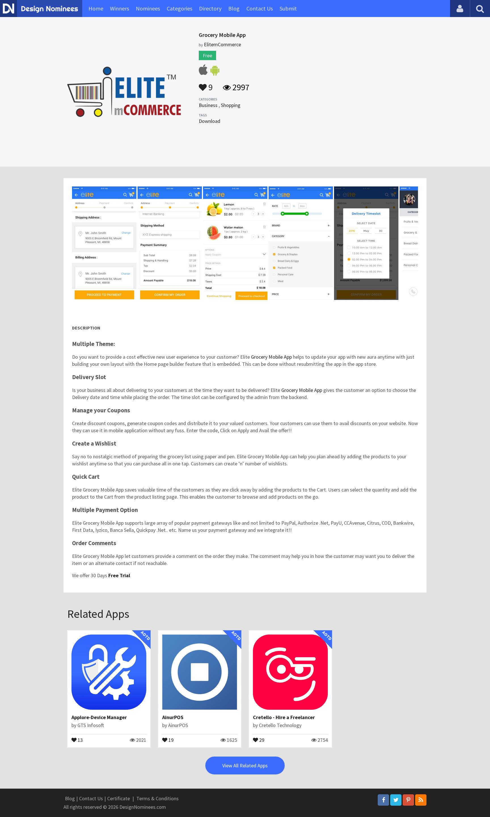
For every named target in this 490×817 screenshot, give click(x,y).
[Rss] (420, 800)
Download (209, 121)
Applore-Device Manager (99, 717)
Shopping (230, 105)
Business (208, 105)
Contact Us (259, 8)
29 (261, 739)
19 (170, 739)
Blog (234, 8)
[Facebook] (383, 800)
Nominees (148, 8)
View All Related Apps (245, 765)
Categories (179, 8)
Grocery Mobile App (271, 357)
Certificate (118, 798)
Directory (210, 8)
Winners (119, 8)
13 (80, 739)
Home (95, 8)
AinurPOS (172, 717)
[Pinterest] (408, 800)
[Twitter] (396, 800)
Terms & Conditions (157, 798)
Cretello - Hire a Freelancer (284, 717)
